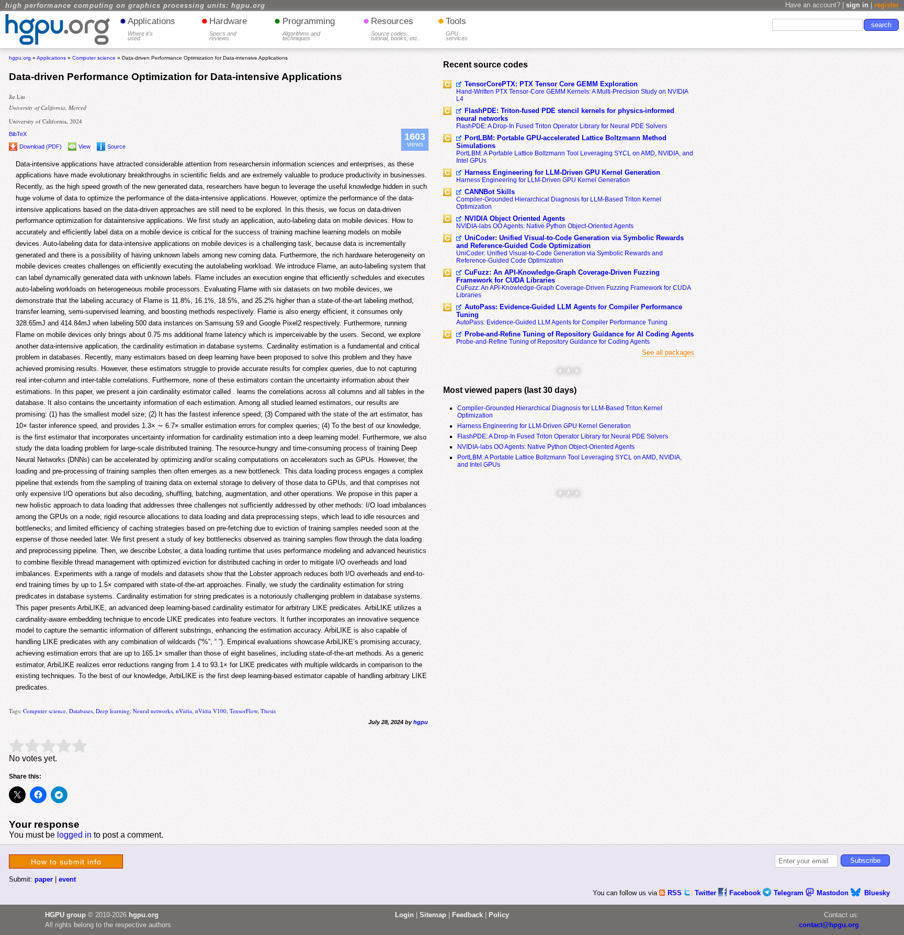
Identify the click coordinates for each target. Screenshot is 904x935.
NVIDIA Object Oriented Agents (515, 218)
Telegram (790, 893)
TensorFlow (243, 711)
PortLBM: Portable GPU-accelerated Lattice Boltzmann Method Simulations (561, 142)
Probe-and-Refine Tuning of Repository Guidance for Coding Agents (553, 341)
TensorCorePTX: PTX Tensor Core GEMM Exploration (551, 84)
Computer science (44, 711)
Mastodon (834, 893)
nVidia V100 (211, 711)
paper (44, 879)
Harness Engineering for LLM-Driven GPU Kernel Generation (562, 172)
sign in (857, 5)
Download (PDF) (40, 146)
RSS (676, 893)
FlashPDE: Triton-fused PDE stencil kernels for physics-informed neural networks (565, 114)
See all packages (668, 352)
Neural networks (153, 711)
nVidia (184, 711)
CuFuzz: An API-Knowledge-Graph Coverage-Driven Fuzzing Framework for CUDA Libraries (558, 276)
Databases (81, 711)
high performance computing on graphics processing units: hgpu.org (135, 5)
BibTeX (18, 134)
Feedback (467, 915)
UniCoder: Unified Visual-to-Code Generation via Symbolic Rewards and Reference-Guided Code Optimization (570, 242)
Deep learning (113, 711)
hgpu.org (20, 58)
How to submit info (66, 862)
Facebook (746, 893)
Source (116, 146)
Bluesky (877, 893)
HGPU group (65, 915)
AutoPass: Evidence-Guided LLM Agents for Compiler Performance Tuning (569, 311)
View (84, 146)
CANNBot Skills (490, 192)
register (886, 5)
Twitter (706, 893)
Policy (499, 915)
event (67, 879)
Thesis (268, 711)
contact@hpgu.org (829, 925)
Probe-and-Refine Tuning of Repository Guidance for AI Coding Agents (579, 334)
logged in (74, 834)
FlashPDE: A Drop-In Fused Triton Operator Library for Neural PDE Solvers (561, 126)
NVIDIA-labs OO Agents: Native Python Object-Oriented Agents (545, 226)
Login (404, 915)
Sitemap (433, 915)
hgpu (420, 722)
